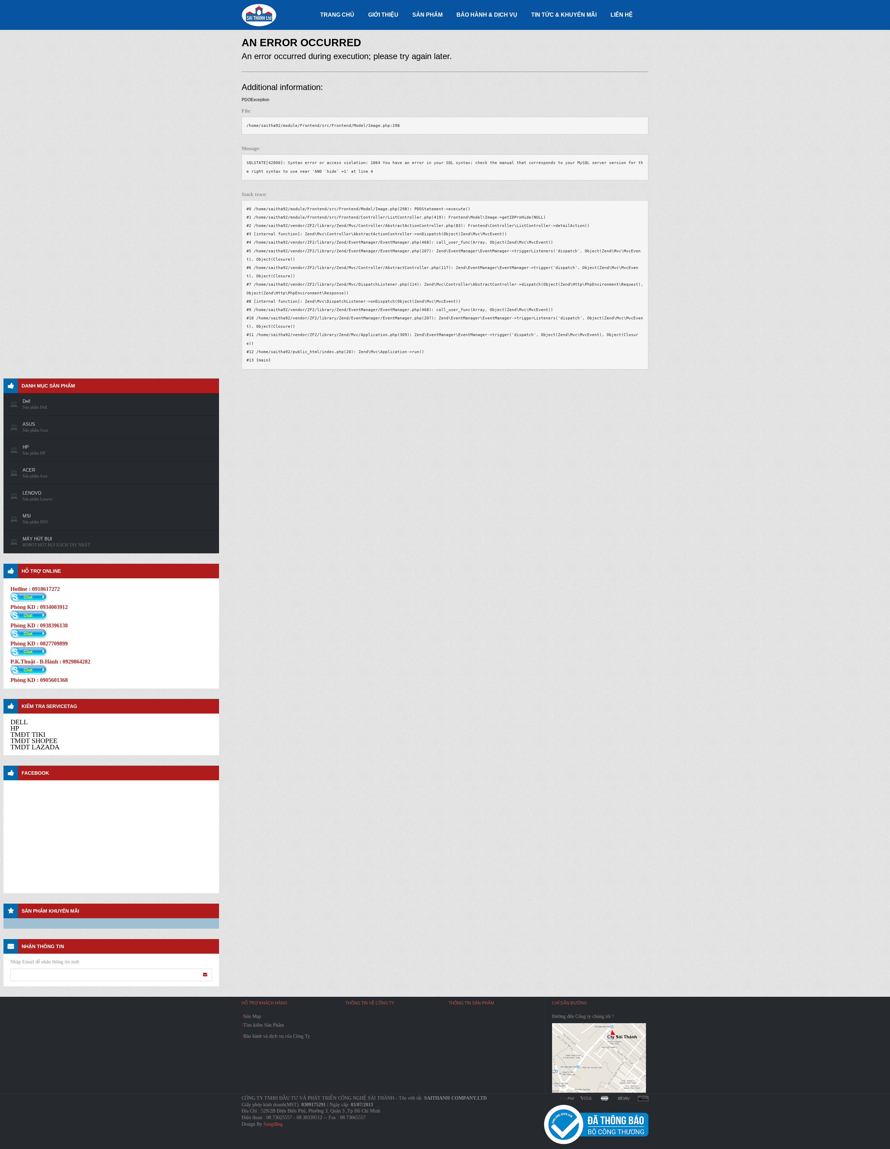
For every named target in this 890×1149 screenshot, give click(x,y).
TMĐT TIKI (28, 734)
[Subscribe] (205, 974)
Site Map (252, 1016)
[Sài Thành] (259, 15)
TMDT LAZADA (34, 747)
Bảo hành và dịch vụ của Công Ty (276, 1036)
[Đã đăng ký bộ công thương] (596, 1124)
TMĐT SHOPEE (33, 740)
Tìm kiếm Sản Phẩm (263, 1025)
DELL (19, 722)
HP (14, 728)
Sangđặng (273, 1124)
